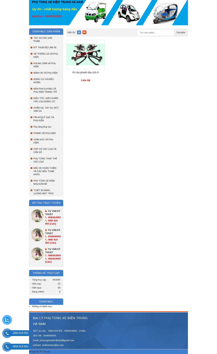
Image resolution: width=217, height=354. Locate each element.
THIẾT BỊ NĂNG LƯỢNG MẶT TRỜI (44, 192)
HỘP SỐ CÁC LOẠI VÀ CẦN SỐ (45, 150)
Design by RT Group (39, 351)
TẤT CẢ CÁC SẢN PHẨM (43, 39)
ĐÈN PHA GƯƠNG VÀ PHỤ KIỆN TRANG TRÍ (45, 90)
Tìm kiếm (180, 32)
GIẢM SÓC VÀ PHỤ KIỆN (43, 141)
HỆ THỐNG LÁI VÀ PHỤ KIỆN (46, 55)
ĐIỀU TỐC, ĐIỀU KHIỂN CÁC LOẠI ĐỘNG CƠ (46, 100)
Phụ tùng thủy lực (42, 127)
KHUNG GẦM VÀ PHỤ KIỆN (45, 65)
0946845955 (54, 236)
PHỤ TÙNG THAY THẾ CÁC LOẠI (45, 160)
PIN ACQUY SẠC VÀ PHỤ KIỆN (44, 119)
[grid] (79, 32)
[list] (84, 32)
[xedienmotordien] (108, 12)
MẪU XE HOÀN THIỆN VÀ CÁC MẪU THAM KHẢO (45, 171)
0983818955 (54, 217)
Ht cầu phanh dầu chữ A (85, 72)
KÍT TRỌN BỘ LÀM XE (45, 47)
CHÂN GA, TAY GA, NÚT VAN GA (46, 109)
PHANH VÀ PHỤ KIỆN (45, 133)
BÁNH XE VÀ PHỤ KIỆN (46, 73)
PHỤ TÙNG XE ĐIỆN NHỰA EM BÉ (44, 182)
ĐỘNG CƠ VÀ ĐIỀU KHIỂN (44, 81)
